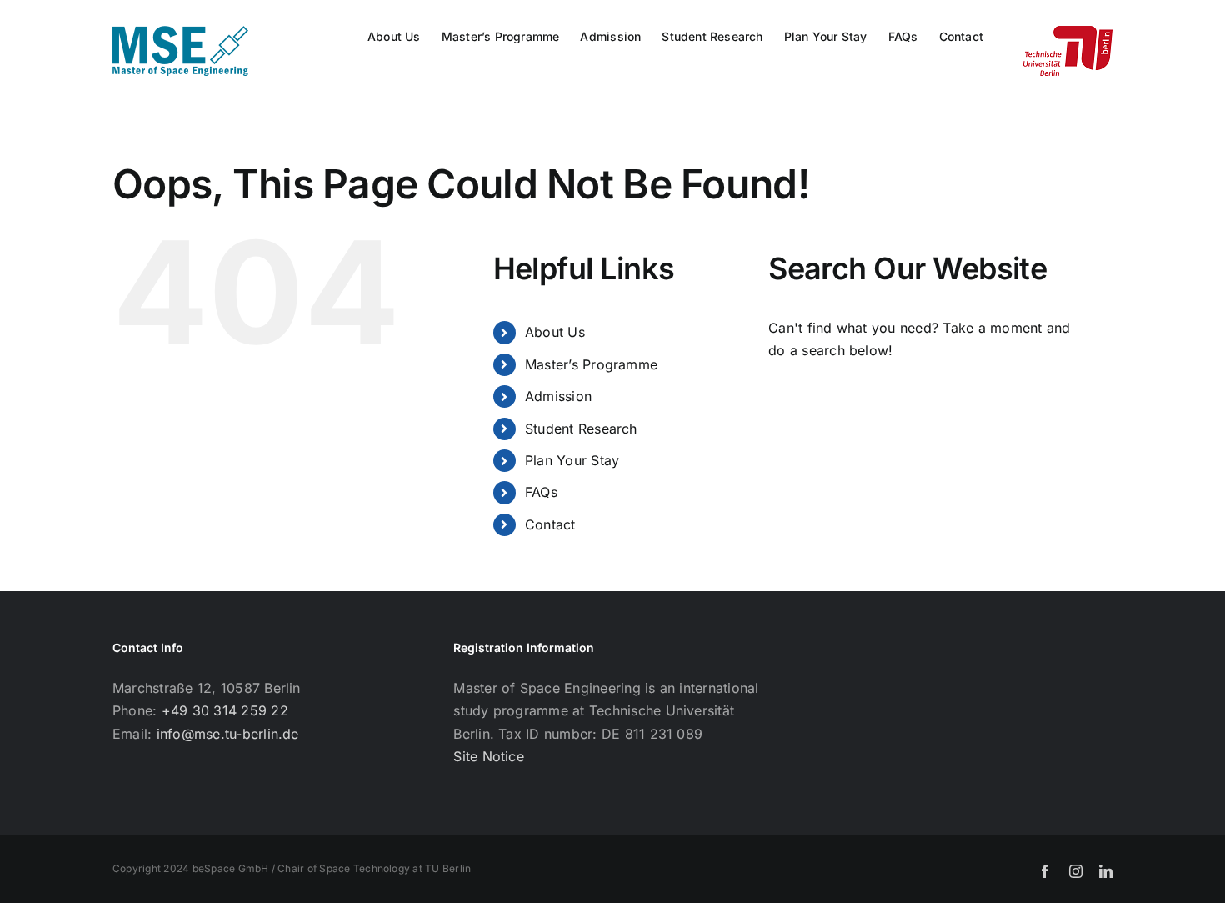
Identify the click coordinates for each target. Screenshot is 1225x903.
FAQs (541, 492)
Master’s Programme (591, 364)
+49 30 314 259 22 (225, 710)
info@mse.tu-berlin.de (228, 733)
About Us (555, 332)
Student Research (581, 428)
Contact (550, 524)
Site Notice (488, 756)
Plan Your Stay (572, 460)
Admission (558, 396)
